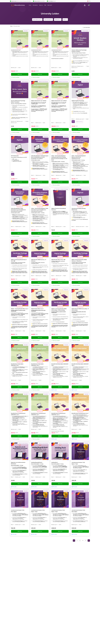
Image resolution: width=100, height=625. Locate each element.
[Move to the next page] (89, 540)
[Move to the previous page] (74, 540)
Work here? (50, 5)
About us (41, 5)
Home (30, 5)
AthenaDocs (35, 5)
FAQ (45, 5)
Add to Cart (20, 74)
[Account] (85, 5)
